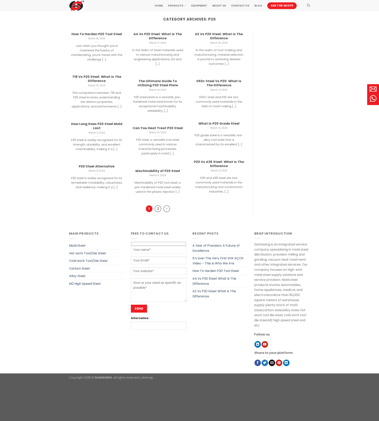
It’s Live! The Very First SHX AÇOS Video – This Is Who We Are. (217, 261)
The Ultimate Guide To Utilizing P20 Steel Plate (158, 83)
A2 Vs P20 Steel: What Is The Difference (219, 36)
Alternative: (140, 318)
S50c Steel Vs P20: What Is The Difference (218, 83)
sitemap (147, 378)
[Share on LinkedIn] (286, 363)
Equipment (199, 5)
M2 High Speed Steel (84, 283)
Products (175, 5)
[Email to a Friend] (272, 363)
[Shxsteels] (89, 5)
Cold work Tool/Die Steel (88, 260)
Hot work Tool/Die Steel (87, 253)
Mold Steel (77, 245)
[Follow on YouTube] (265, 344)
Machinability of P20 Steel (157, 171)
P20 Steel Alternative (96, 166)
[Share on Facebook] (257, 363)
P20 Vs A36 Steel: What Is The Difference (219, 164)
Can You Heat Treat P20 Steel (158, 128)
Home (159, 5)
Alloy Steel (77, 276)
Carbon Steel (79, 268)
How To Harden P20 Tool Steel (96, 34)
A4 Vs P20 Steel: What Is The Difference (157, 36)
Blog (258, 5)
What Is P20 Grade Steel (218, 123)
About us (219, 5)
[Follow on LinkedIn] (257, 344)
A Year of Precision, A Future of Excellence (216, 248)
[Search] (308, 5)
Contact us (240, 5)
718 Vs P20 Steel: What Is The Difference (96, 79)
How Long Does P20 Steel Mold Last (96, 126)
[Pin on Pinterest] (279, 363)
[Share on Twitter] (265, 363)
